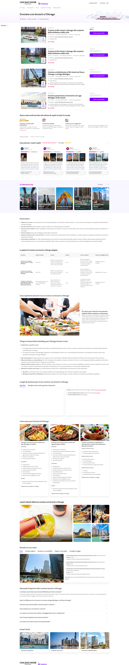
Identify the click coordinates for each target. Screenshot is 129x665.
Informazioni (30, 7)
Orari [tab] (21, 550)
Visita (37, 7)
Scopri (23, 7)
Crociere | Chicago (24, 136)
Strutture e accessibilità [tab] (45, 550)
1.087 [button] (53, 27)
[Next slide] (44, 35)
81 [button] (52, 92)
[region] (33, 35)
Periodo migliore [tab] (30, 550)
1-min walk (97, 392)
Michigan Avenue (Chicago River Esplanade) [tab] (41, 385)
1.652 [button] (53, 48)
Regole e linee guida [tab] (61, 550)
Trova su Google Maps (100, 389)
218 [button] (52, 69)
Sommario (3, 25)
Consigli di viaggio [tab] (75, 550)
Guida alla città (56, 7)
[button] (67, 36)
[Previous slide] (23, 35)
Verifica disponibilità (98, 33)
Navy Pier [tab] (23, 385)
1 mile (85, 394)
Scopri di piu (23, 129)
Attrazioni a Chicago (46, 7)
